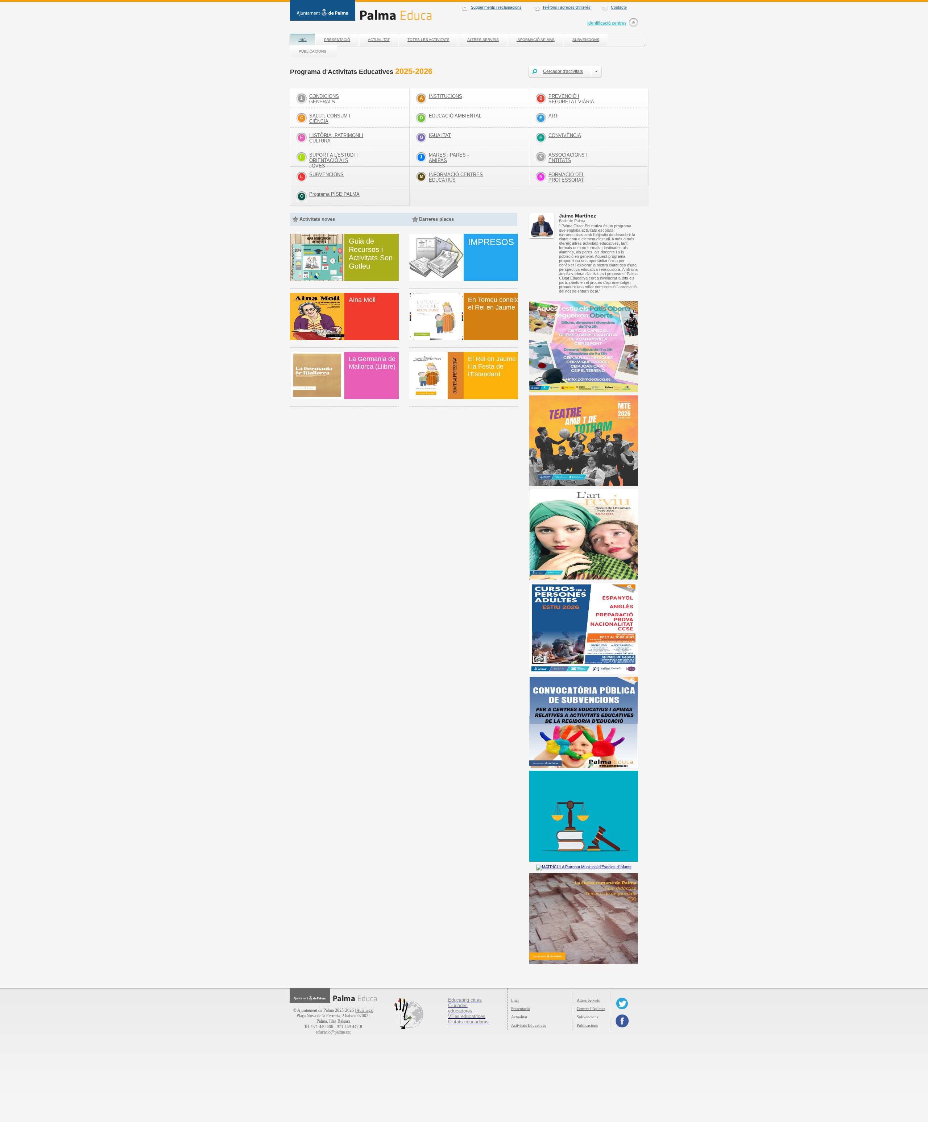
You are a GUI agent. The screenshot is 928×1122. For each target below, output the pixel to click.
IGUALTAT (440, 135)
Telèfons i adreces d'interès (566, 7)
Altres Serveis (483, 40)
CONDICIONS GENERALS (324, 99)
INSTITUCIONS (445, 96)
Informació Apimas (536, 40)
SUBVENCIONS (326, 174)
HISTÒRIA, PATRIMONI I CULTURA (336, 138)
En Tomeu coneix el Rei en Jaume (493, 303)
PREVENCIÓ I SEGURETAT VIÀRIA (571, 99)
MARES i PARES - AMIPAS (449, 157)
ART (553, 116)
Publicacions (312, 51)
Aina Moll (362, 299)
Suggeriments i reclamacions (496, 7)
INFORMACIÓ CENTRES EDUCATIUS (456, 177)
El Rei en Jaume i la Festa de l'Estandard (492, 366)
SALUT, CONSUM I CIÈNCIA (330, 118)
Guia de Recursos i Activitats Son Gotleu (371, 253)
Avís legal (364, 1010)
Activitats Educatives (528, 1025)
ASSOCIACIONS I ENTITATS (568, 157)
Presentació (337, 40)
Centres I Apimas (591, 1008)
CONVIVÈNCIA (564, 135)
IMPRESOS (491, 242)
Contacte (619, 7)
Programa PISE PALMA (334, 194)
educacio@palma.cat (333, 1032)
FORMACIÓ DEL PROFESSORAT (566, 177)
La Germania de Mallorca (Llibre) (372, 362)
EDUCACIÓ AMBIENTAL (455, 116)
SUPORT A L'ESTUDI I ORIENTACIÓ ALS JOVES (333, 160)
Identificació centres (606, 23)
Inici (302, 40)
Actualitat (379, 40)
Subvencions (585, 40)
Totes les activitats (428, 40)
